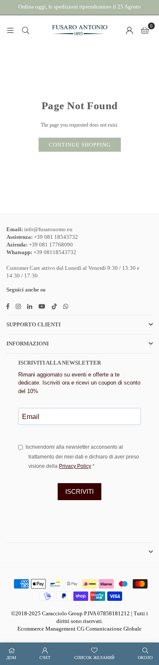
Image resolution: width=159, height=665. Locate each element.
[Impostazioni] (129, 30)
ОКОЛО (145, 657)
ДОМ (11, 657)
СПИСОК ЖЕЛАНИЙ (94, 657)
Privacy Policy (75, 466)
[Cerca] (25, 30)
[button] (145, 30)
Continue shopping (80, 144)
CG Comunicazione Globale (109, 628)
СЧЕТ (44, 657)
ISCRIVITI (79, 491)
